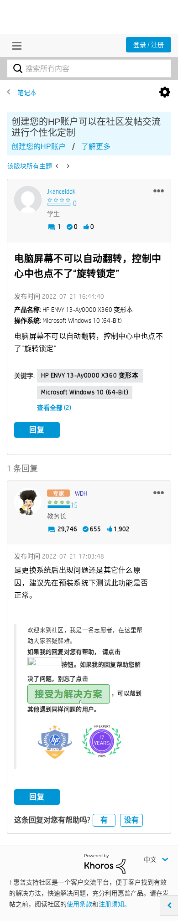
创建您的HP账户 (38, 146)
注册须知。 (115, 904)
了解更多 (95, 146)
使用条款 (79, 904)
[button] (159, 190)
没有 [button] (131, 820)
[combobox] (89, 68)
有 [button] (104, 820)
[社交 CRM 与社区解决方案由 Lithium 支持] (105, 863)
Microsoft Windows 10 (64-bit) (84, 392)
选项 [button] (165, 92)
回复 (37, 430)
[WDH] (28, 501)
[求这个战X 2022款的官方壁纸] (57, 166)
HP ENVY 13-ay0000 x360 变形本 (90, 375)
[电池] (67, 166)
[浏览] (14, 45)
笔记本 (27, 92)
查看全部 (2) (54, 408)
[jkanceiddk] (28, 199)
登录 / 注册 (148, 45)
